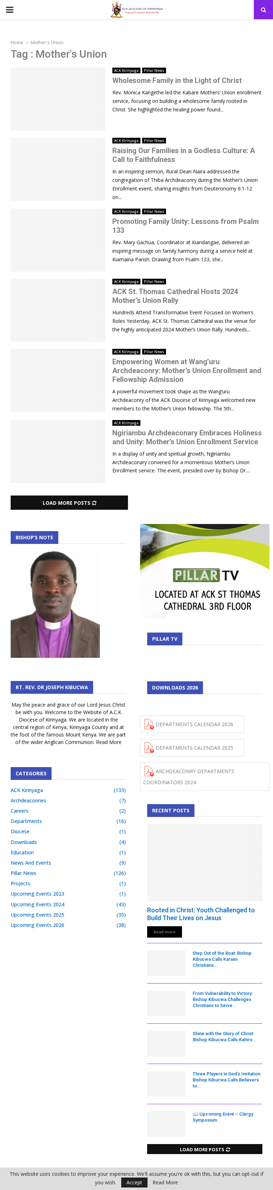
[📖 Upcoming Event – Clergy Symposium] (166, 1124)
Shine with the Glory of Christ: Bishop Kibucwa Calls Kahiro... (225, 1036)
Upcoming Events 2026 (37, 925)
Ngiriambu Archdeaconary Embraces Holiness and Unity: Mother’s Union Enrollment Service (187, 437)
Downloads (24, 842)
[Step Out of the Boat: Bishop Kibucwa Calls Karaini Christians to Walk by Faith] (166, 963)
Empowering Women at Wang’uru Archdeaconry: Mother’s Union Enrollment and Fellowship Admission (186, 370)
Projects (20, 883)
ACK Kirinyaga (126, 70)
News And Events (31, 862)
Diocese (20, 831)
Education (22, 852)
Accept (134, 1182)
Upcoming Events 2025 (37, 914)
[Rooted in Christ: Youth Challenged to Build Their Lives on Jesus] (204, 862)
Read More (165, 1182)
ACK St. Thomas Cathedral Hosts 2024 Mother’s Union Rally (175, 296)
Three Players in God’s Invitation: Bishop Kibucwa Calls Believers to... (227, 1080)
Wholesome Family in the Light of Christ (177, 80)
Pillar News (154, 70)
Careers (19, 810)
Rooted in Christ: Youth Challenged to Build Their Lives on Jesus (201, 914)
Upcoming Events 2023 (37, 893)
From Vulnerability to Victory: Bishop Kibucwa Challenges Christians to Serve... (223, 999)
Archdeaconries (28, 800)
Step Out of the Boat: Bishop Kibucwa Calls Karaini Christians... (222, 959)
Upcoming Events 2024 (37, 904)
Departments (26, 821)
